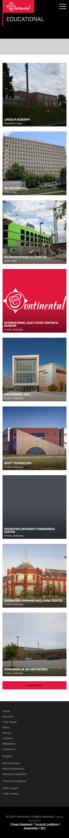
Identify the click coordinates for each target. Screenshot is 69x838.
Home (6, 711)
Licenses (7, 738)
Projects (7, 756)
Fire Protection (11, 763)
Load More (34, 685)
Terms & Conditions (14, 781)
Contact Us (9, 749)
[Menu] (62, 6)
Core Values (9, 722)
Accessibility (31, 828)
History (6, 733)
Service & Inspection (14, 774)
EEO (43, 828)
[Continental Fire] (18, 6)
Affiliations (8, 743)
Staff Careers (10, 788)
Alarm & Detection (13, 768)
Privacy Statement (21, 824)
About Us (8, 716)
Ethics (5, 727)
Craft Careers (10, 793)
